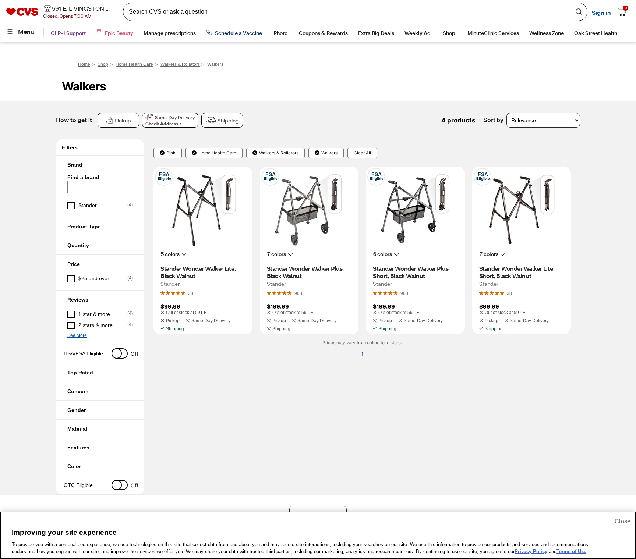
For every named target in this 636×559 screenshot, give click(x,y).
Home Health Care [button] (217, 153)
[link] (190, 293)
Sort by (493, 120)
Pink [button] (171, 153)
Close (622, 521)
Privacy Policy (531, 551)
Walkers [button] (329, 153)
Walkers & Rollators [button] (278, 153)
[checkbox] (100, 205)
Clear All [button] (362, 153)
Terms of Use (571, 551)
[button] (100, 165)
